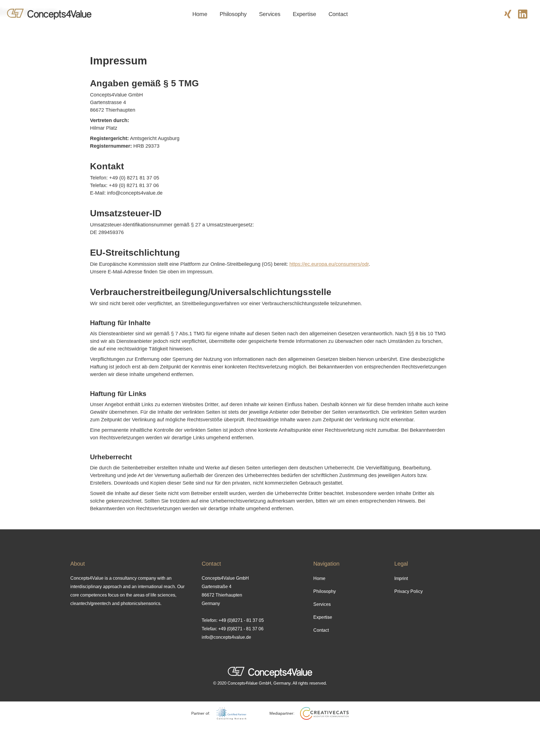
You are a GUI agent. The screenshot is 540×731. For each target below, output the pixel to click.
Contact (338, 14)
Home (199, 14)
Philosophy (233, 14)
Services (269, 14)
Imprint (401, 578)
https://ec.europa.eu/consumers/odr (329, 264)
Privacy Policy (408, 591)
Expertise (304, 14)
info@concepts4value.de (226, 637)
